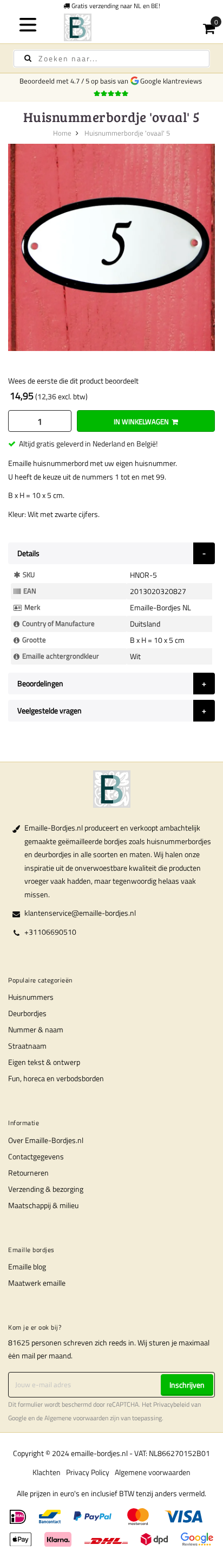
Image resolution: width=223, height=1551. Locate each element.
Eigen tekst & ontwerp (44, 1062)
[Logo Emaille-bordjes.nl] (111, 27)
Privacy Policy (87, 1472)
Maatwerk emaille (36, 1282)
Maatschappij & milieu (43, 1205)
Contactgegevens (36, 1156)
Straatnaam (27, 1045)
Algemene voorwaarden (76, 1418)
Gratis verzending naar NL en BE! (115, 6)
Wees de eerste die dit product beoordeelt (73, 380)
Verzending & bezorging (45, 1189)
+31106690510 (50, 931)
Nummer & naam (35, 1029)
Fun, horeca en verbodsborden (56, 1078)
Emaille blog (27, 1266)
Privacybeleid (171, 1404)
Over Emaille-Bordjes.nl (45, 1140)
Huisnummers (31, 997)
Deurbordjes (27, 1013)
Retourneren (28, 1172)
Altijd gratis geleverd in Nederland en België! (88, 443)
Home (62, 132)
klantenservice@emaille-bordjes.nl (80, 912)
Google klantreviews (172, 80)
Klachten (46, 1472)
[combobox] (111, 58)
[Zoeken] (27, 58)
